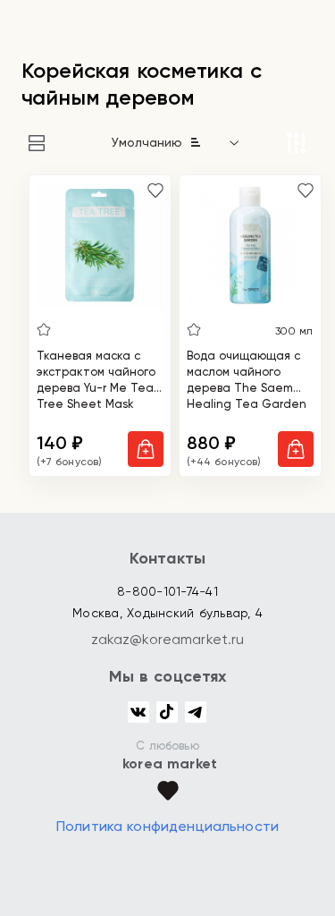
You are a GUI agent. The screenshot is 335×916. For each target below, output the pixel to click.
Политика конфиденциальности (167, 826)
